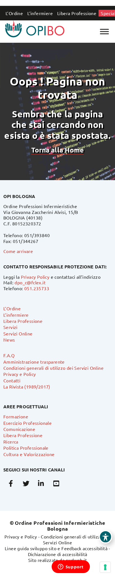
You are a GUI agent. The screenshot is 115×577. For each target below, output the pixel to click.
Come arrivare (18, 251)
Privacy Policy (35, 277)
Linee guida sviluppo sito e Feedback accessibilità (56, 548)
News (9, 339)
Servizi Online (18, 333)
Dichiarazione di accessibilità (57, 554)
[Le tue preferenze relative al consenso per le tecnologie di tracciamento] (105, 567)
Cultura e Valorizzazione (29, 454)
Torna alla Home (57, 150)
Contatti (11, 380)
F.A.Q (9, 355)
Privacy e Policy (19, 374)
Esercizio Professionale (27, 423)
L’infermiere (40, 13)
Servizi (10, 327)
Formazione (15, 416)
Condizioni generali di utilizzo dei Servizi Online (53, 368)
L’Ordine (14, 13)
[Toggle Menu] (104, 31)
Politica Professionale (26, 447)
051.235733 (36, 288)
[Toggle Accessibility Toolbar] (105, 536)
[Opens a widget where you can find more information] (70, 567)
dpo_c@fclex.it (30, 282)
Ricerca (10, 441)
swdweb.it (76, 560)
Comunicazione (19, 429)
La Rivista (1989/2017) (26, 386)
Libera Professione (76, 13)
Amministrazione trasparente (34, 361)
